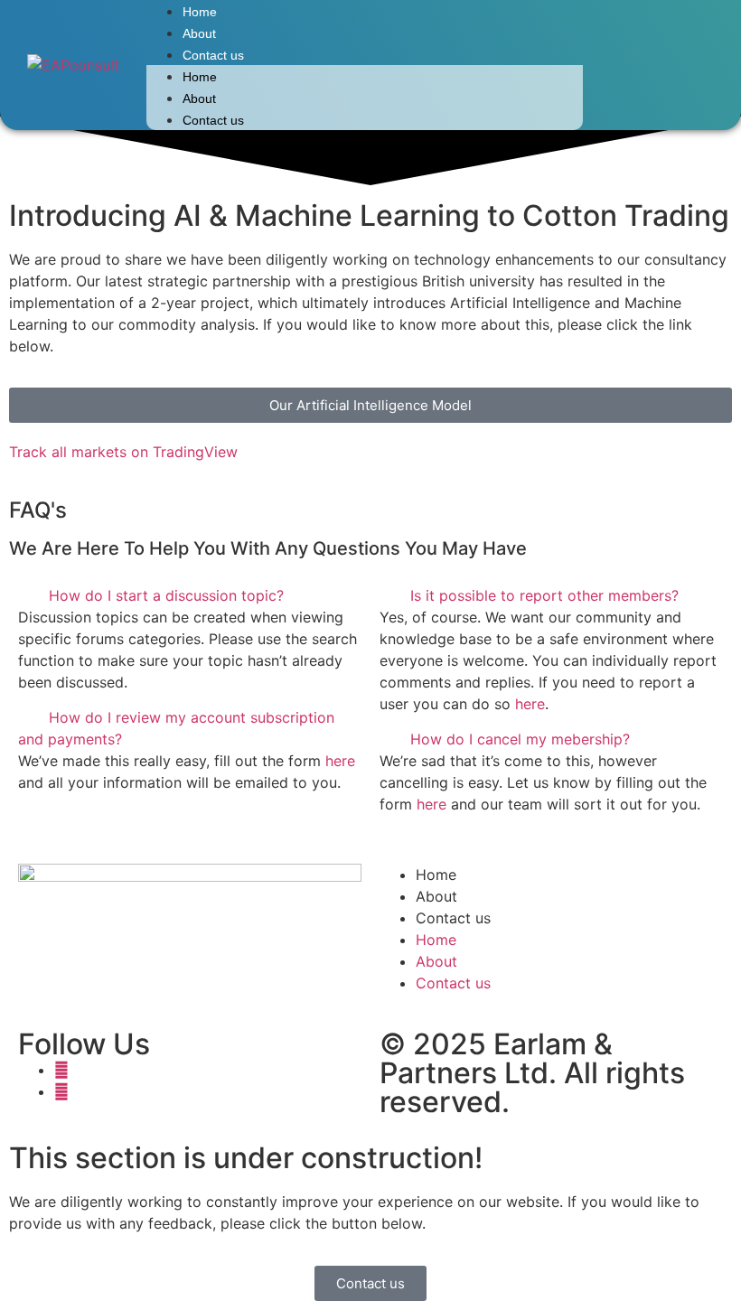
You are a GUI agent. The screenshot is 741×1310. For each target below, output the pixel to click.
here (340, 761)
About (199, 33)
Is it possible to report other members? (544, 595)
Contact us (213, 55)
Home (200, 12)
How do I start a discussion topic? (166, 595)
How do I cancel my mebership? (520, 739)
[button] (189, 595)
